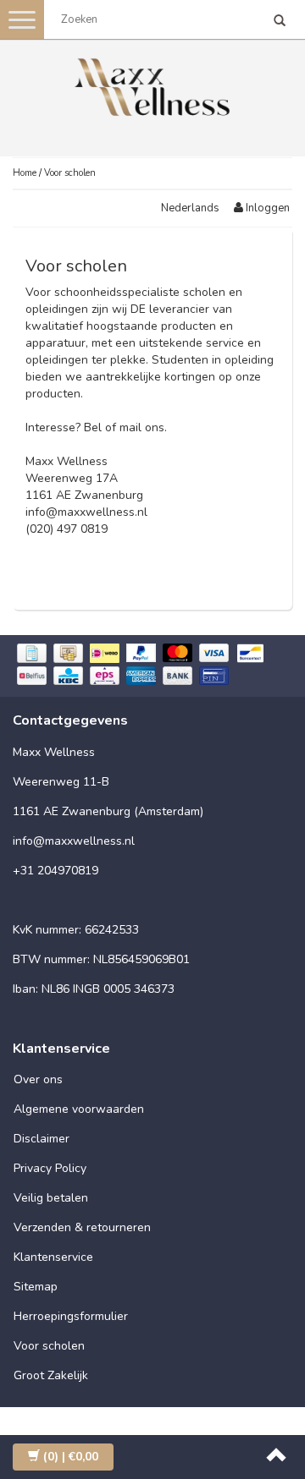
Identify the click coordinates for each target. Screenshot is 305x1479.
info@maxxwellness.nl (86, 512)
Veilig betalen (51, 1198)
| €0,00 (70, 1457)
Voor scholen (70, 173)
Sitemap (36, 1287)
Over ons (38, 1079)
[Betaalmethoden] (152, 666)
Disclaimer (41, 1139)
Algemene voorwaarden (79, 1109)
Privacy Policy (50, 1168)
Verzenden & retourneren (82, 1227)
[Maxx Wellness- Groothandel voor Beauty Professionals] (152, 84)
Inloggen (266, 208)
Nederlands (190, 208)
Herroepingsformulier (71, 1316)
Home (24, 173)
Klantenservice (53, 1257)
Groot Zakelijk (51, 1375)
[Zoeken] (279, 22)
